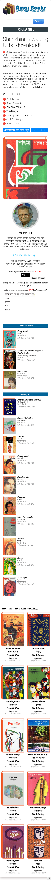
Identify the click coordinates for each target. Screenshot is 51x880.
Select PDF (39, 130)
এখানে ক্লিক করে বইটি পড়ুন (16, 129)
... (36, 608)
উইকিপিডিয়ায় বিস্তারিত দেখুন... (25, 255)
